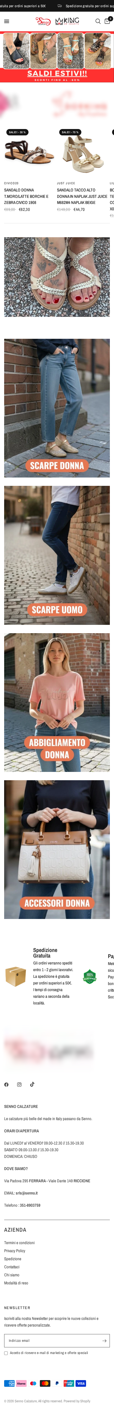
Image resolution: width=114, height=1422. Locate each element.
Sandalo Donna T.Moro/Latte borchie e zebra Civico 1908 (26, 196)
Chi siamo (11, 1278)
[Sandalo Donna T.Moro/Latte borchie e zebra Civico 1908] (29, 152)
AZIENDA (15, 1233)
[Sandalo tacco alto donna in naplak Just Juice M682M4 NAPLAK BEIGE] (82, 152)
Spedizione (12, 1262)
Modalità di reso (16, 1286)
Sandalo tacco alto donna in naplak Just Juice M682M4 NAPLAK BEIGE (82, 196)
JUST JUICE (66, 183)
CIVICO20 (11, 183)
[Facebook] (10, 1088)
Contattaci (11, 1270)
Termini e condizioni (19, 1246)
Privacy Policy (14, 1254)
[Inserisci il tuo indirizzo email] (104, 1344)
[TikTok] (36, 1088)
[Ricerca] (98, 21)
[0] (106, 21)
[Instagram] (23, 1088)
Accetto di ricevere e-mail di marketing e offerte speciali (49, 1356)
